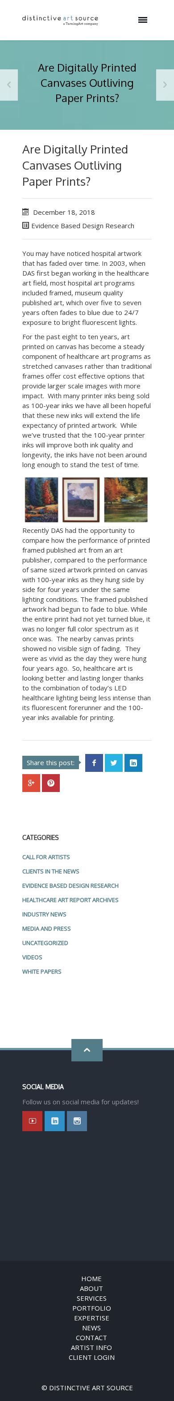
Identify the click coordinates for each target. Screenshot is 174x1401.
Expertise (91, 1317)
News (91, 1327)
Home (91, 1278)
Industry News (44, 914)
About (91, 1288)
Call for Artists (46, 857)
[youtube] (32, 1121)
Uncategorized (45, 943)
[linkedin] (55, 1121)
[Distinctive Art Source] (60, 20)
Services (92, 1298)
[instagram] (77, 1121)
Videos (32, 957)
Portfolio (91, 1307)
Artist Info (91, 1347)
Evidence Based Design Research (82, 225)
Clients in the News (50, 871)
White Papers (42, 971)
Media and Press (46, 928)
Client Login (92, 1357)
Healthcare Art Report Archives (70, 900)
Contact (91, 1337)
